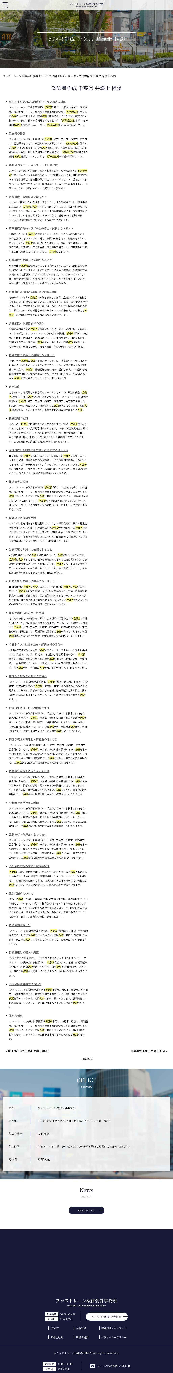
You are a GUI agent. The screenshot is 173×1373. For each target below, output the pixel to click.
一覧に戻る (86, 1059)
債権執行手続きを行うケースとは (29, 771)
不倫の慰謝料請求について (25, 984)
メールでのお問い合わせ (113, 1366)
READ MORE (86, 1210)
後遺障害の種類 (18, 482)
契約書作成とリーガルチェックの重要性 (33, 165)
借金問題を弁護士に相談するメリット (32, 355)
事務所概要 (82, 1337)
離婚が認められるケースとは (26, 613)
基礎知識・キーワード (114, 1328)
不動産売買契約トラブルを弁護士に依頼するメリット (41, 228)
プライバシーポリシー (114, 1337)
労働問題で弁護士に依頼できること (30, 549)
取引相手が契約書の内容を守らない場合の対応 (37, 102)
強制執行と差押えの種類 (24, 803)
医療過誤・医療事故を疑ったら (28, 197)
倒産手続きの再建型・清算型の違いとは (33, 739)
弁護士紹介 (57, 1337)
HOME (55, 1328)
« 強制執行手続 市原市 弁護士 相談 (26, 1051)
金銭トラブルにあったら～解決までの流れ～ (36, 644)
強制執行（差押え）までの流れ (28, 834)
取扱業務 (81, 1328)
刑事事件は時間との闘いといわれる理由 (33, 292)
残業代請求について (21, 893)
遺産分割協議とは (20, 925)
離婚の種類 (15, 1016)
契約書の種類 (17, 133)
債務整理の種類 (18, 418)
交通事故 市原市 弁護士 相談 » (149, 1051)
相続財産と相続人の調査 (24, 952)
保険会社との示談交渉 (22, 518)
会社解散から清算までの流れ (26, 323)
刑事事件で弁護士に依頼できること (30, 260)
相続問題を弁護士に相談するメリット (32, 581)
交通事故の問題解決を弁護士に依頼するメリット (38, 450)
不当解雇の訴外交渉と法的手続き (29, 866)
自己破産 (14, 387)
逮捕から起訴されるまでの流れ (28, 676)
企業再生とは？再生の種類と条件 (29, 708)
